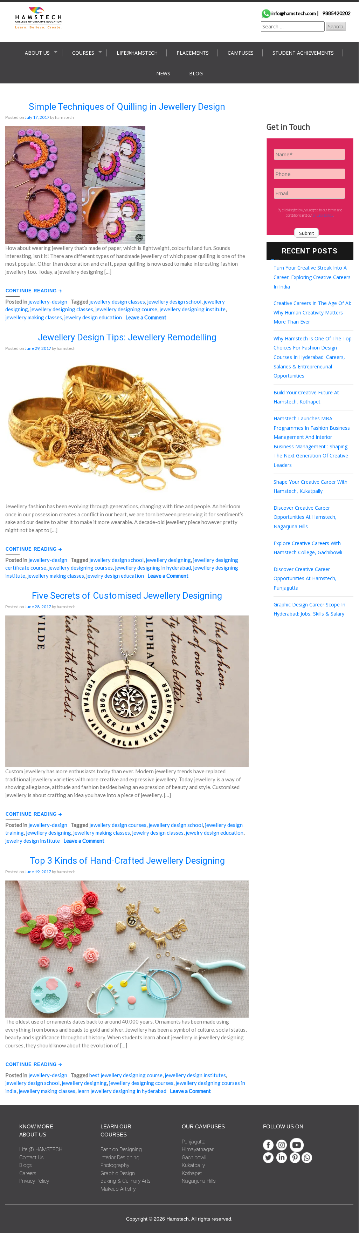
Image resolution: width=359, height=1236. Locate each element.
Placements (193, 52)
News (163, 73)
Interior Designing (120, 1157)
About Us (37, 52)
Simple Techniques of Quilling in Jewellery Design (127, 106)
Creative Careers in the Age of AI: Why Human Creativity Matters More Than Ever (312, 312)
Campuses (241, 52)
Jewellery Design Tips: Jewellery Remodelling (127, 337)
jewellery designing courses (80, 567)
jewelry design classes (158, 832)
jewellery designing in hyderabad (153, 567)
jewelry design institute (32, 840)
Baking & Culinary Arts (126, 1181)
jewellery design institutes (195, 1075)
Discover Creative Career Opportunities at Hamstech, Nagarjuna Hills (305, 517)
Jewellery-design (47, 301)
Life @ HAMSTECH (40, 1149)
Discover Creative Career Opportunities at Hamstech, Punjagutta (305, 578)
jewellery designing (168, 560)
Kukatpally (193, 1165)
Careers (27, 1173)
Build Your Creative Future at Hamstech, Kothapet (306, 397)
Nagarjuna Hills (199, 1181)
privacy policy (323, 215)
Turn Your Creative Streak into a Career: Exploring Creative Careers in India (312, 277)
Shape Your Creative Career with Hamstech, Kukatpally (310, 486)
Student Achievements (303, 52)
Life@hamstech (137, 52)
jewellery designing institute (192, 309)
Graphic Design (118, 1173)
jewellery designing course (126, 309)
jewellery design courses (117, 825)
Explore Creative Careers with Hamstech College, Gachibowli (308, 548)
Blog (196, 73)
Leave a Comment (145, 317)
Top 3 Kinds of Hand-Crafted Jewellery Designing (127, 860)
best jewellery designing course (126, 1075)
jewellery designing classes (61, 309)
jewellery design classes (117, 301)
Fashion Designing (121, 1149)
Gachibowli (194, 1157)
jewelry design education (93, 317)
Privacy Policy (34, 1181)
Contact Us (31, 1157)
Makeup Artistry (118, 1189)
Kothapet (192, 1173)
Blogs (25, 1165)
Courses (83, 52)
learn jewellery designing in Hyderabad (121, 1091)
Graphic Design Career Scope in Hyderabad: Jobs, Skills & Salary (309, 609)
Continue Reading (32, 290)
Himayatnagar (198, 1149)
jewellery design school (174, 301)
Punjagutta (194, 1142)
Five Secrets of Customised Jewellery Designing (127, 595)
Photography (115, 1165)
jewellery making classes (33, 317)
